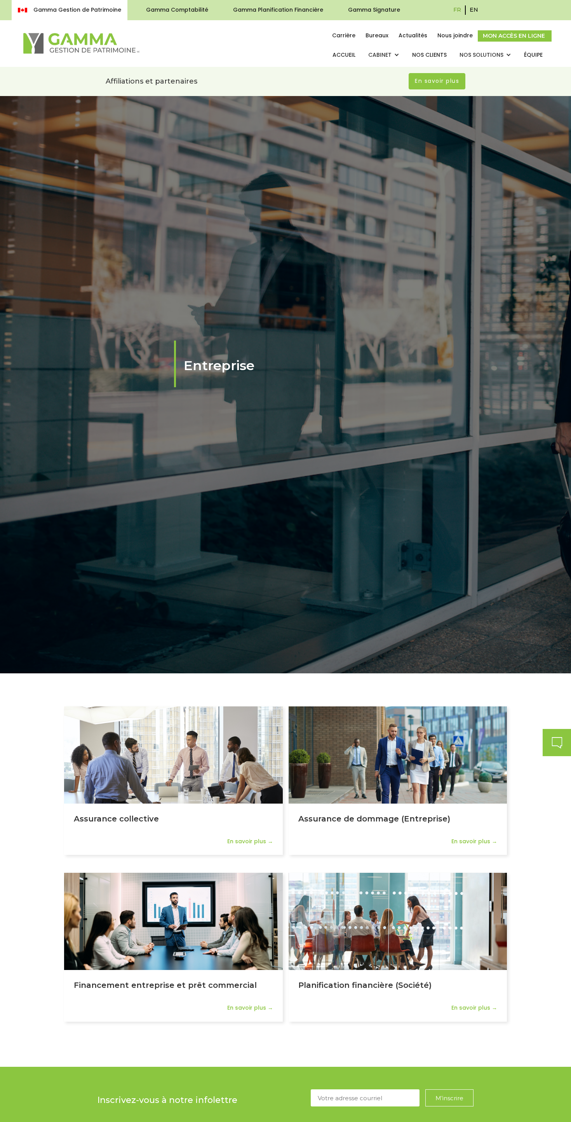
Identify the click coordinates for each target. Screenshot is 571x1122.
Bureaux (377, 35)
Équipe (533, 55)
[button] (383, 55)
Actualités (413, 35)
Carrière (343, 35)
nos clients (429, 55)
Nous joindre (455, 35)
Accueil (344, 55)
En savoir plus (437, 81)
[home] (81, 43)
